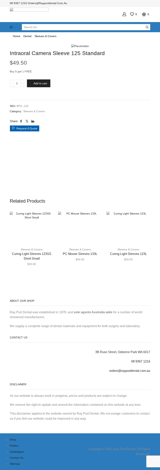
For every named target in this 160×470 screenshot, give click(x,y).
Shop (13, 439)
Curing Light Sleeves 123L (128, 253)
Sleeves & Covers (45, 36)
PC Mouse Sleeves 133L (80, 253)
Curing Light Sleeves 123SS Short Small (31, 256)
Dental (27, 36)
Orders (14, 445)
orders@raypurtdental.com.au (47, 3)
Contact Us (16, 457)
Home (16, 36)
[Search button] (147, 27)
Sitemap (15, 463)
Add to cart (40, 83)
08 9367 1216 (18, 3)
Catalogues (17, 451)
